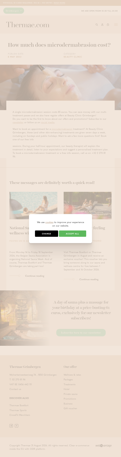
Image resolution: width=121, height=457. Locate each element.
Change (46, 233)
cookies (49, 222)
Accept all (72, 233)
